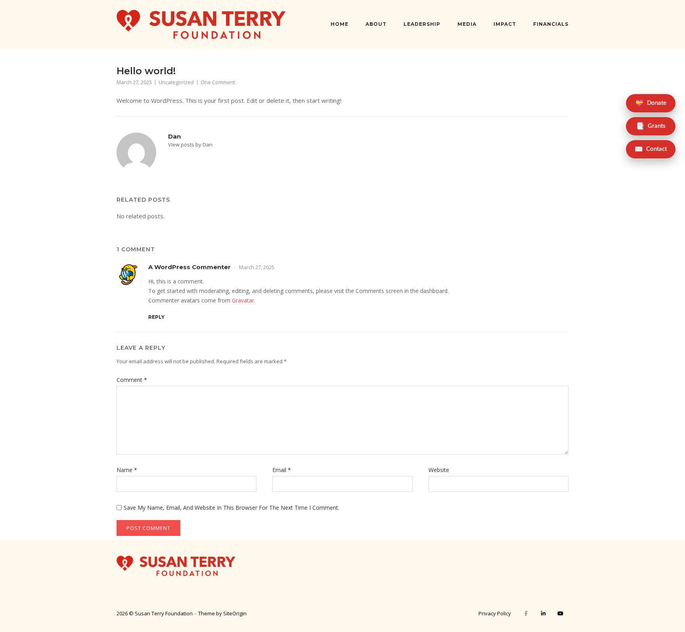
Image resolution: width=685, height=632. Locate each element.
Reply (156, 317)
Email (281, 470)
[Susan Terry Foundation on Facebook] (526, 613)
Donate (650, 103)
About (376, 24)
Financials (550, 24)
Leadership (422, 24)
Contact (651, 149)
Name (127, 470)
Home (339, 24)
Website (439, 470)
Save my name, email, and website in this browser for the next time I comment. (231, 507)
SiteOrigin (235, 613)
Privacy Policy (494, 613)
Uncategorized (176, 82)
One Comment (218, 82)
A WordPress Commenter (189, 267)
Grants (651, 126)
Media (466, 24)
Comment (132, 379)
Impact (505, 24)
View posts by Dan (190, 144)
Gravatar (243, 300)
